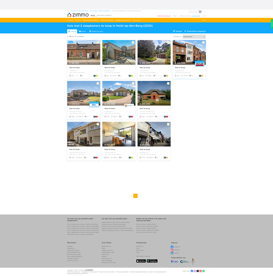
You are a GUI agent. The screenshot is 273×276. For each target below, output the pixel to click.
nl (204, 12)
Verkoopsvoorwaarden (122, 272)
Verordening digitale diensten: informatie (142, 272)
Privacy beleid (94, 272)
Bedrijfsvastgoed (107, 20)
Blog (204, 20)
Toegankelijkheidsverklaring (75, 273)
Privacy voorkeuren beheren (107, 272)
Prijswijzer (136, 20)
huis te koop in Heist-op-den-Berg (100, 11)
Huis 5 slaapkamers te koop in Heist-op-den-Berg (83, 232)
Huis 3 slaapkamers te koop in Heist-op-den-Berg (83, 228)
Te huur (78, 20)
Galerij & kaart (97, 31)
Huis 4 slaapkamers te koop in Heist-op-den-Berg (83, 230)
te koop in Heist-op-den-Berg (79, 11)
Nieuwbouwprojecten (91, 20)
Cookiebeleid (85, 272)
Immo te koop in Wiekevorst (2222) (147, 230)
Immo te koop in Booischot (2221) (147, 226)
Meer (175, 16)
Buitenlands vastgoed (104, 15)
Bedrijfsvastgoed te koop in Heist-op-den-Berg (117, 228)
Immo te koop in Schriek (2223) (146, 232)
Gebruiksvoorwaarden (73, 272)
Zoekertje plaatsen (164, 16)
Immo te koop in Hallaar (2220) (146, 224)
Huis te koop (74, 68)
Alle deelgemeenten (160, 272)
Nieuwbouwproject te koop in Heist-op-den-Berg (117, 230)
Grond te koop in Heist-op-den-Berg (113, 226)
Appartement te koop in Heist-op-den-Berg (115, 222)
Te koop (70, 20)
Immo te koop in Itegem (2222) (146, 228)
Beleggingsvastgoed (123, 20)
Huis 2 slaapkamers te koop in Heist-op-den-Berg (83, 226)
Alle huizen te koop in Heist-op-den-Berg (80, 234)
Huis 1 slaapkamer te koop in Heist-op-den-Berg (82, 224)
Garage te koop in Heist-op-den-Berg (114, 224)
